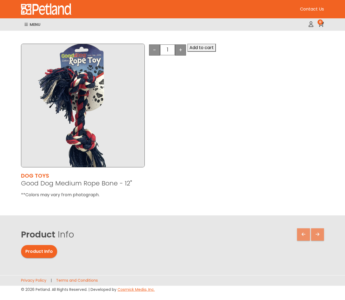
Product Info (39, 251)
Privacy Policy (33, 280)
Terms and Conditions (77, 280)
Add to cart (201, 47)
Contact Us (312, 9)
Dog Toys (35, 176)
